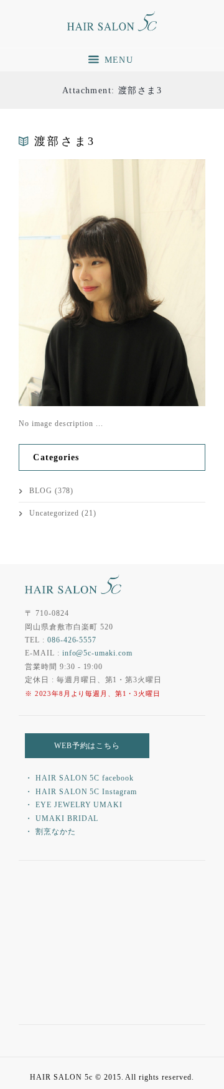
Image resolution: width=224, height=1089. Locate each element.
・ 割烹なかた (50, 831)
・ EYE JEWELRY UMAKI (74, 804)
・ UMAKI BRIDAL (61, 818)
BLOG (40, 490)
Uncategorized (54, 513)
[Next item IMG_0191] (158, 282)
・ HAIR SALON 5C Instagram (81, 791)
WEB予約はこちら (87, 745)
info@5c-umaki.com (97, 653)
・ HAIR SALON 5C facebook (79, 778)
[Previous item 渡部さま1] (65, 282)
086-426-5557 (72, 640)
